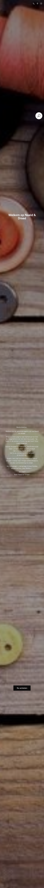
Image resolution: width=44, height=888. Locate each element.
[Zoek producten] (39, 116)
